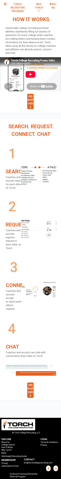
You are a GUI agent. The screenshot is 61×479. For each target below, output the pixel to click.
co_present (5, 3)
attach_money (50, 4)
